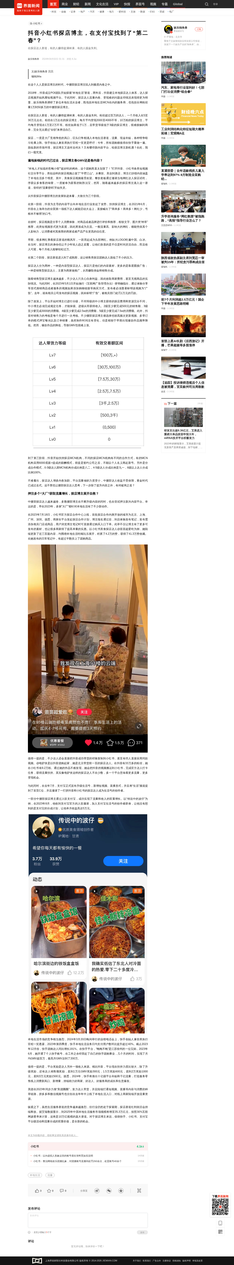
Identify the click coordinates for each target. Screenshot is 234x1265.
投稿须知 (177, 1261)
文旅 (133, 11)
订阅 (199, 29)
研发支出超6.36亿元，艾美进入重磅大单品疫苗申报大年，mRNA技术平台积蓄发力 (183, 434)
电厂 (171, 11)
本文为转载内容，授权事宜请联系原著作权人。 (53, 1135)
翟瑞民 (164, 184)
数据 (142, 11)
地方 (111, 11)
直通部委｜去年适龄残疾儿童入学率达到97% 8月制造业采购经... (182, 175)
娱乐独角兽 (33, 59)
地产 (82, 11)
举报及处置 (197, 1261)
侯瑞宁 (164, 350)
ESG (152, 11)
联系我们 (147, 1261)
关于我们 (137, 1261)
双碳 (162, 11)
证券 (73, 11)
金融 (63, 11)
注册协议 (167, 1261)
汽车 (92, 11)
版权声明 (186, 1261)
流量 (50, 1175)
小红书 (36, 23)
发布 (142, 1232)
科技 (54, 11)
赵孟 (163, 391)
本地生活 (35, 1175)
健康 (102, 11)
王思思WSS (166, 225)
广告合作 (157, 1261)
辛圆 (163, 96)
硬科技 (122, 11)
